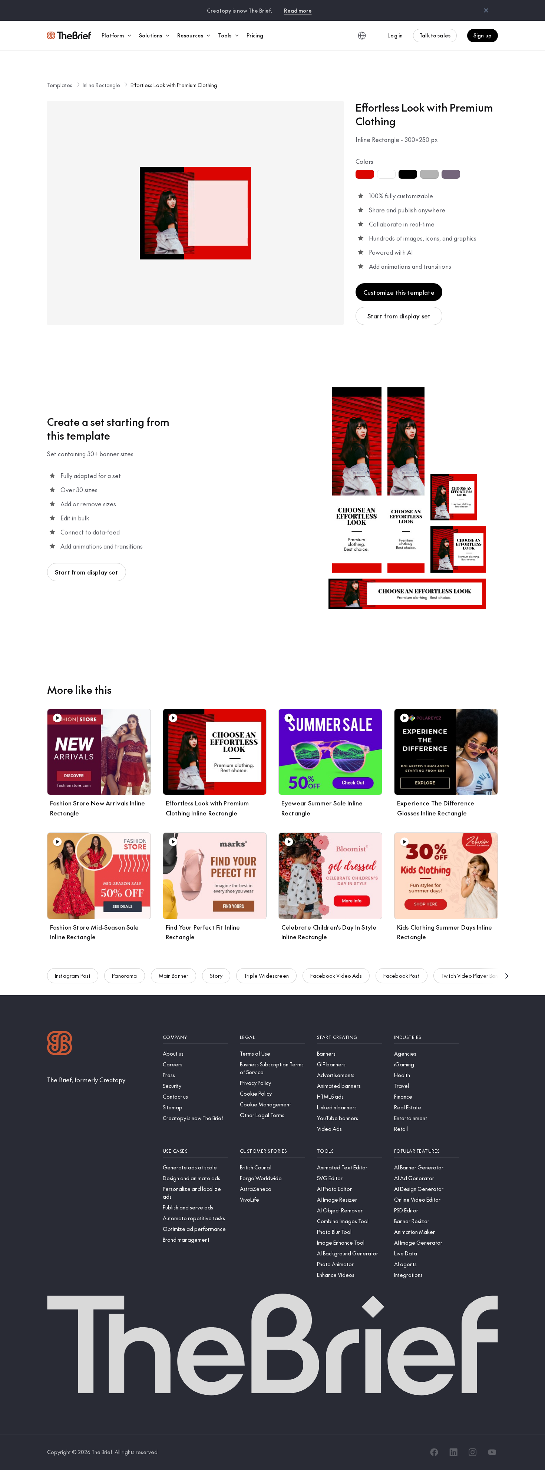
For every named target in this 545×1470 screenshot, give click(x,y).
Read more (298, 10)
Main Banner (174, 975)
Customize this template (399, 292)
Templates (59, 85)
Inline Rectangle (101, 85)
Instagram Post (72, 975)
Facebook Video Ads (336, 975)
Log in (395, 35)
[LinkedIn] (453, 1452)
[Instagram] (473, 1452)
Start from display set (399, 316)
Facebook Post (401, 975)
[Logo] (59, 1044)
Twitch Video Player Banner (473, 975)
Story (216, 975)
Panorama (124, 975)
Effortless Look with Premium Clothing (174, 85)
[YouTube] (492, 1452)
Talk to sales (434, 35)
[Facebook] (434, 1452)
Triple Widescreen (266, 975)
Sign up (482, 35)
